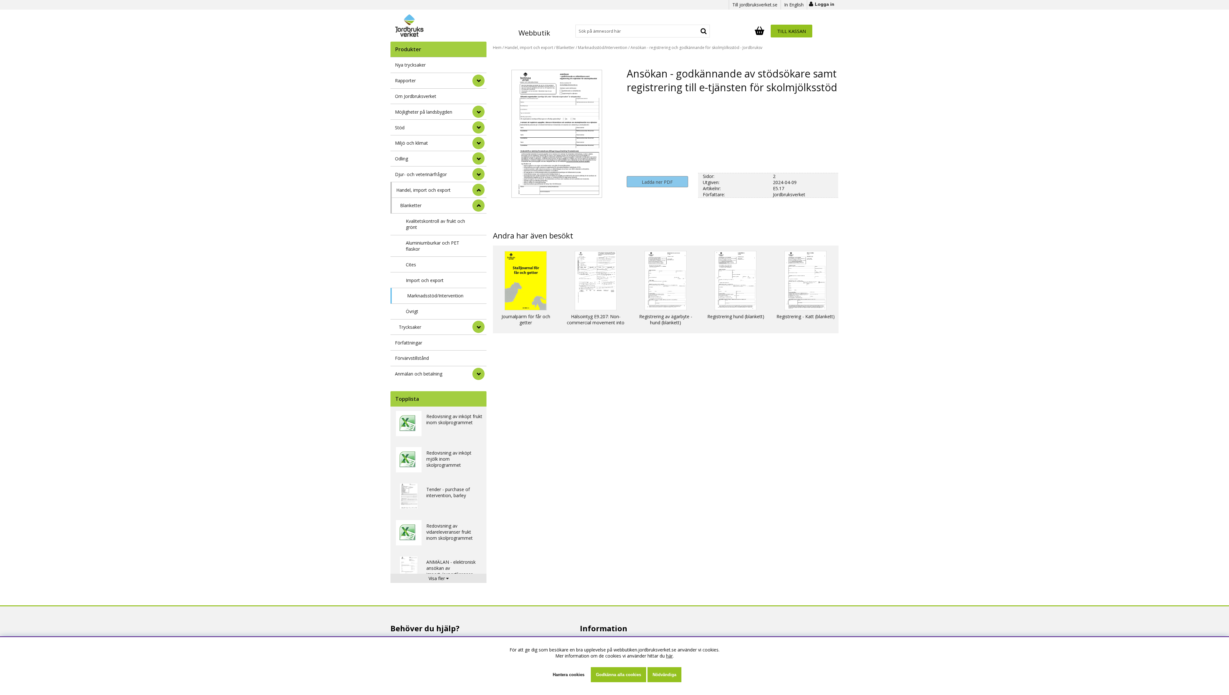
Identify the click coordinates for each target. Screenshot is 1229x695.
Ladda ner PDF (657, 182)
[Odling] (478, 158)
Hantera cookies (568, 674)
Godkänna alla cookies (618, 674)
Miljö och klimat (411, 143)
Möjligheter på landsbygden (423, 112)
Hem (497, 47)
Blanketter (411, 205)
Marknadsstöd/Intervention (435, 296)
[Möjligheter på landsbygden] (478, 111)
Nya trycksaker (410, 65)
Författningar (408, 343)
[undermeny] (478, 205)
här (669, 656)
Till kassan (791, 31)
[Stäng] (478, 189)
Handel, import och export (423, 190)
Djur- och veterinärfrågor (421, 174)
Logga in (824, 4)
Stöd (400, 128)
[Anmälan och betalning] (478, 374)
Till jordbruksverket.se (754, 5)
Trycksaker (410, 327)
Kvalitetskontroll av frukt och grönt (435, 224)
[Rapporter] (478, 80)
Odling (401, 159)
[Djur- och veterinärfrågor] (478, 174)
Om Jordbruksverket (415, 96)
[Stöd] (478, 127)
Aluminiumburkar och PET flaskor (432, 246)
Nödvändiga (664, 674)
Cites (411, 265)
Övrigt (412, 311)
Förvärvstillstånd (412, 358)
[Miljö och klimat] (478, 143)
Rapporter (405, 80)
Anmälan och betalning (418, 374)
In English (794, 5)
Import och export (425, 280)
